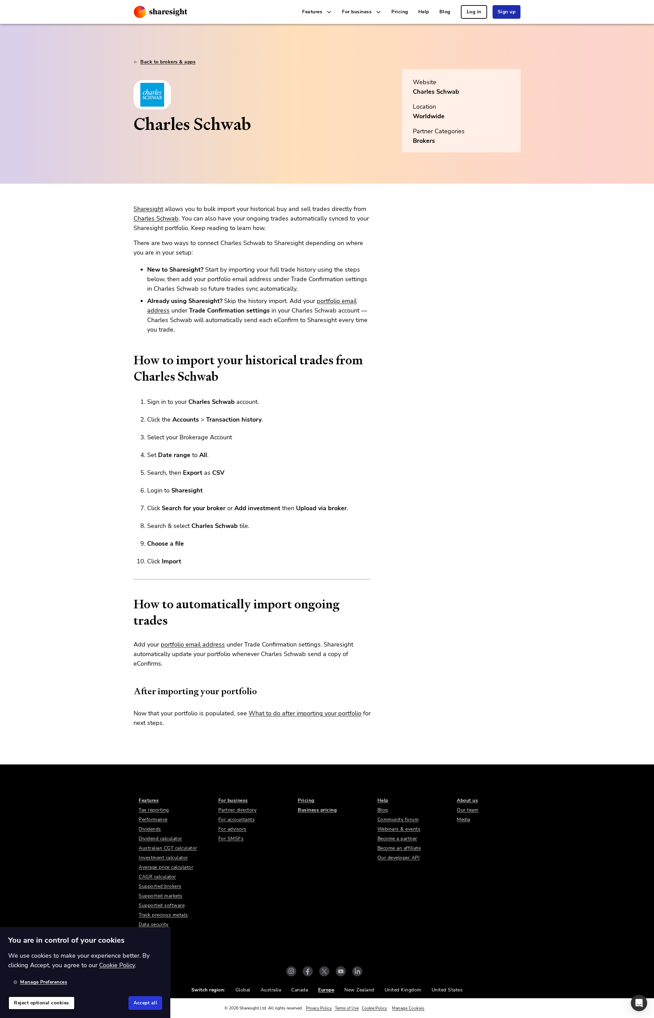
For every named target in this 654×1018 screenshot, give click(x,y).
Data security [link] (154, 924)
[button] (639, 1003)
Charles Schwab (436, 92)
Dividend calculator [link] (160, 838)
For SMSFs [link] (231, 838)
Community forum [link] (398, 819)
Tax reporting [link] (154, 810)
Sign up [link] (507, 12)
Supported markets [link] (161, 896)
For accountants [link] (236, 819)
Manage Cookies (408, 1008)
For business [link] (233, 800)
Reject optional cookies (41, 1003)
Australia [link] (271, 990)
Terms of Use (347, 1008)
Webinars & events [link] (399, 829)
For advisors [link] (232, 829)
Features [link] (149, 800)
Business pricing (317, 810)
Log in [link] (474, 12)
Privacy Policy (319, 1008)
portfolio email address (193, 644)
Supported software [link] (162, 905)
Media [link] (463, 819)
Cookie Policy (374, 1008)
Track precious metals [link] (163, 915)
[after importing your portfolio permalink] (130, 691)
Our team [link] (467, 810)
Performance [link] (153, 819)
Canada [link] (299, 990)
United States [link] (447, 990)
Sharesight (148, 209)
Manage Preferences (43, 982)
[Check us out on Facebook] (307, 971)
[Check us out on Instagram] (291, 971)
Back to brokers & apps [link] (168, 62)
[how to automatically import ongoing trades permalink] (130, 604)
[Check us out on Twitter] (324, 971)
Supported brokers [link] (160, 886)
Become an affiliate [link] (399, 848)
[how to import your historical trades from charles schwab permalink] (130, 360)
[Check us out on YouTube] (340, 971)
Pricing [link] (399, 12)
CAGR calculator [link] (157, 876)
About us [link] (467, 800)
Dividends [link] (150, 829)
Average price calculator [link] (166, 867)
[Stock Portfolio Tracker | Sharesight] (161, 12)
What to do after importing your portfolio (305, 713)
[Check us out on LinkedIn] (357, 971)
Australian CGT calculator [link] (168, 848)
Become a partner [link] (397, 838)
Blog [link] (444, 12)
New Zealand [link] (359, 990)
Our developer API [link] (398, 857)
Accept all (145, 1003)
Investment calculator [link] (163, 857)
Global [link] (242, 990)
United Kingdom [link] (403, 990)
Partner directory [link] (237, 810)
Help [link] (423, 12)
